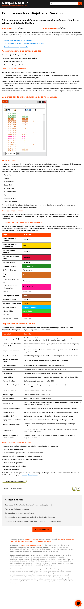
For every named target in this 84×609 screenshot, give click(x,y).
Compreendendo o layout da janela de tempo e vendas (24, 43)
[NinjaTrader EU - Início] (15, 4)
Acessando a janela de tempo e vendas (18, 40)
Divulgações (19, 541)
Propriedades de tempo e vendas (16, 47)
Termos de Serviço (31, 539)
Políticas (60, 539)
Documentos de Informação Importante (38, 541)
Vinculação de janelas (29, 475)
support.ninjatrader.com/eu (31, 545)
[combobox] (64, 3)
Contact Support (42, 530)
